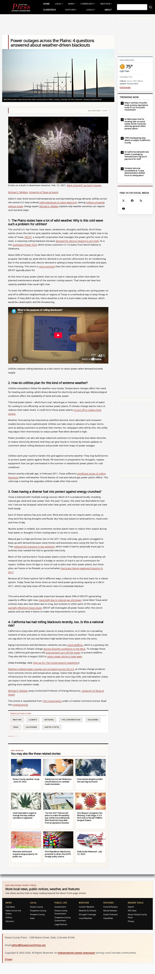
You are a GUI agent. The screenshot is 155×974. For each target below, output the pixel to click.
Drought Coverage (87, 914)
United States (51, 727)
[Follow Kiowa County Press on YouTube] (123, 209)
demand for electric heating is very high (77, 240)
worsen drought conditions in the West (64, 648)
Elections (10, 921)
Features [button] (70, 9)
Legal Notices (60, 924)
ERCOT (28, 237)
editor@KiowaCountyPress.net (29, 945)
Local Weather (85, 918)
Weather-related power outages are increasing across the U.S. (41, 668)
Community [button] (87, 3)
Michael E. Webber (18, 192)
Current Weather (86, 906)
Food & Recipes (110, 906)
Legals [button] (90, 9)
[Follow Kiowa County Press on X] (123, 201)
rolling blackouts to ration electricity (58, 202)
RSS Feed (132, 910)
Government (60, 906)
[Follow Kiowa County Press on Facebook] (132, 201)
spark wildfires (75, 644)
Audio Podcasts (110, 914)
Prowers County (37, 914)
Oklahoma (93, 719)
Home (46, 3)
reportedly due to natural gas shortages (60, 599)
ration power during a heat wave (64, 656)
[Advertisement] (135, 306)
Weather (17, 719)
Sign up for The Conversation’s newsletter (55, 662)
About (108, 9)
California (31, 727)
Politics (9, 917)
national (49, 719)
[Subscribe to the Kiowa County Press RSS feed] (141, 201)
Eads (32, 918)
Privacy (131, 921)
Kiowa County (36, 906)
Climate (33, 719)
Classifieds (49, 9)
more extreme (47, 266)
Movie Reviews (110, 910)
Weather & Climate (87, 910)
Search (131, 906)
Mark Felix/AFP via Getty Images (84, 185)
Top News (10, 906)
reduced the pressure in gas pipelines (34, 546)
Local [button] (58, 3)
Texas (16, 727)
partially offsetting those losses (25, 607)
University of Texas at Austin (43, 192)
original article (20, 704)
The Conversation (52, 700)
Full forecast (125, 87)
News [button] (71, 3)
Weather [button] (105, 3)
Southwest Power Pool (24, 244)
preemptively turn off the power (63, 652)
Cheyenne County (38, 910)
